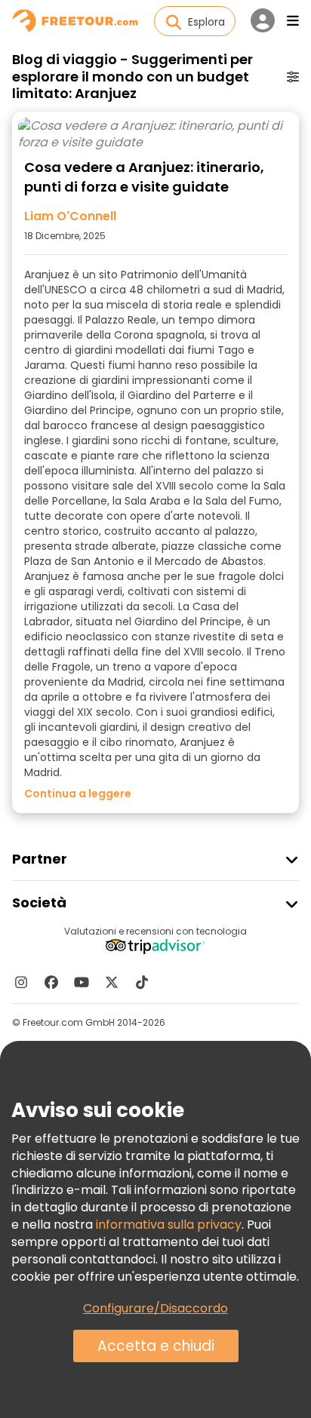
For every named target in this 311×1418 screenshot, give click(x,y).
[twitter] (112, 982)
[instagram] (21, 982)
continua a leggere (77, 793)
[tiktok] (142, 982)
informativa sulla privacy (169, 1224)
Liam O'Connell (70, 216)
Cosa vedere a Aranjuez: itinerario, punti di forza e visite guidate (144, 177)
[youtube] (81, 982)
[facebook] (51, 982)
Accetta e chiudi (155, 1346)
